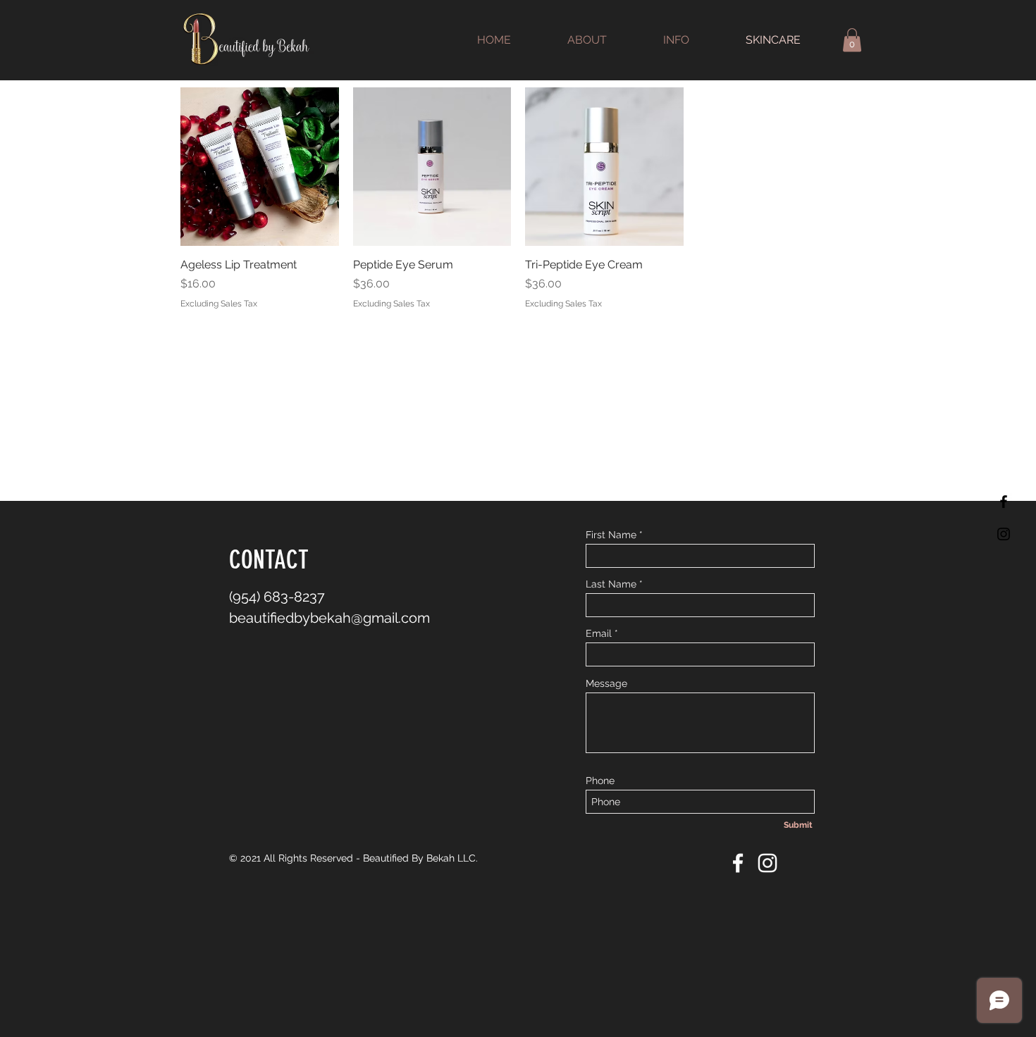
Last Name (611, 584)
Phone (600, 780)
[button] (852, 39)
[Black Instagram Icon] (1003, 534)
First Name (611, 535)
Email (599, 633)
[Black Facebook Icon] (1003, 501)
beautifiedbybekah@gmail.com (329, 617)
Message (606, 683)
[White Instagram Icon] (767, 863)
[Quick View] (259, 166)
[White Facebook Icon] (738, 863)
